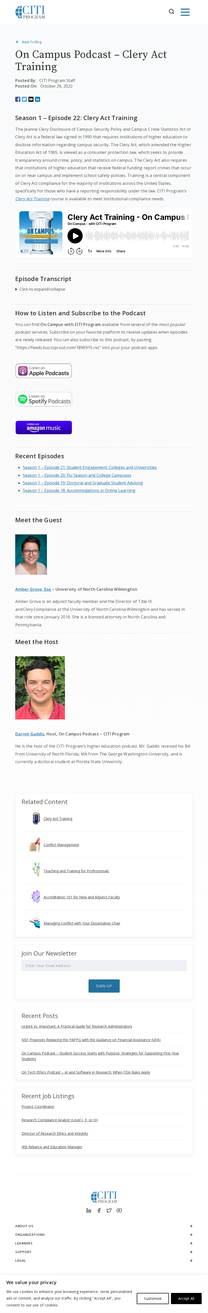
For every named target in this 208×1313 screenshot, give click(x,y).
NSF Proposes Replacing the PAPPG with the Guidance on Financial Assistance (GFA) (91, 1039)
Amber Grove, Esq (33, 589)
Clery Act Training (32, 199)
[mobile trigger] (185, 12)
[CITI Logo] (30, 12)
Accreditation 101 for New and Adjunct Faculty (82, 897)
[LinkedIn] (88, 1210)
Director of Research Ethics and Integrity (55, 1133)
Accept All (186, 1298)
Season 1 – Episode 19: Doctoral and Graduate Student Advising (83, 483)
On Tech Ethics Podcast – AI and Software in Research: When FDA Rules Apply (86, 1072)
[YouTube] (119, 1210)
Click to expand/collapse (42, 289)
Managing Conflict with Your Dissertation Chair (82, 923)
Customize (153, 1298)
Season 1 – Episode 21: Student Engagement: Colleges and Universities (90, 467)
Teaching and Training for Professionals (76, 870)
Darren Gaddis (29, 734)
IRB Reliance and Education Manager (52, 1146)
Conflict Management (61, 844)
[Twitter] (109, 1210)
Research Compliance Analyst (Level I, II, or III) (60, 1120)
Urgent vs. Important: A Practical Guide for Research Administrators (77, 1026)
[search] (173, 12)
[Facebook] (98, 1210)
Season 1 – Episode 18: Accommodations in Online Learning (79, 490)
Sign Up (104, 985)
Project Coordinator (38, 1106)
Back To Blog (31, 42)
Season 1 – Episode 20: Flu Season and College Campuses (77, 475)
